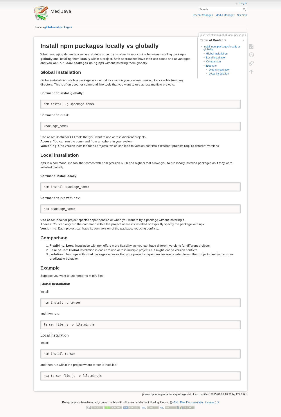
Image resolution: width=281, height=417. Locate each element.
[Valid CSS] (168, 407)
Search (245, 9)
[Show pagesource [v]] (251, 46)
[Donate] (113, 407)
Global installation (217, 53)
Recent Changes (203, 15)
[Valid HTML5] (150, 407)
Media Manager (225, 15)
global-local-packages (58, 27)
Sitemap (242, 15)
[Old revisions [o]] (251, 55)
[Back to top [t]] (251, 71)
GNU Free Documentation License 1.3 (196, 402)
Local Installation (219, 73)
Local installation (216, 57)
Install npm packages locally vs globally (222, 48)
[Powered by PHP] (131, 407)
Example (211, 65)
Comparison (213, 61)
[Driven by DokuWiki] (186, 407)
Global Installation (219, 69)
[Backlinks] (251, 63)
